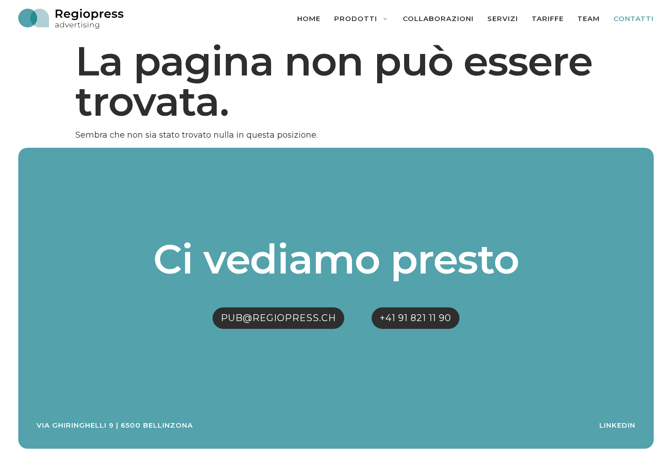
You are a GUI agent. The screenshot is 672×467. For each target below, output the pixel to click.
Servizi (502, 18)
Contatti (633, 18)
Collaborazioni (438, 18)
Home (308, 18)
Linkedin (617, 425)
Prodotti (355, 18)
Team (588, 18)
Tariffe (548, 18)
